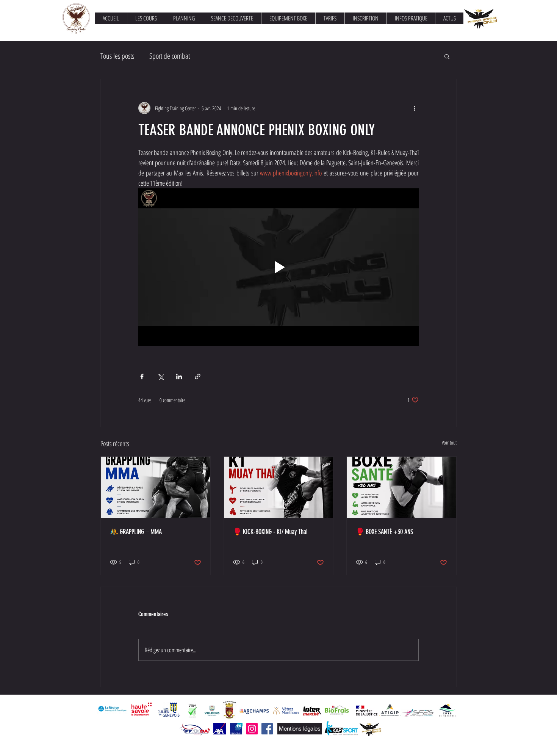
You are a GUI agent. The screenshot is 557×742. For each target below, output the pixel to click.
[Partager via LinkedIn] (179, 376)
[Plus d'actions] (414, 108)
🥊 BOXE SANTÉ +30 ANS (384, 532)
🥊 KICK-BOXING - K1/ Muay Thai (270, 532)
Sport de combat (169, 56)
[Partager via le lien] (197, 376)
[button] (447, 56)
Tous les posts (117, 56)
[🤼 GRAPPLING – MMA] (155, 487)
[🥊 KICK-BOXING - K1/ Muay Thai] (278, 487)
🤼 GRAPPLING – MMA (136, 532)
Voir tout (449, 442)
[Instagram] (252, 728)
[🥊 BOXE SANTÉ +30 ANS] (401, 487)
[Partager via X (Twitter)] (160, 376)
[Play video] (278, 267)
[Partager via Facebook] (142, 376)
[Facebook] (267, 728)
